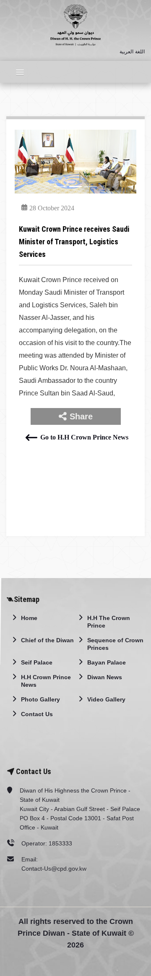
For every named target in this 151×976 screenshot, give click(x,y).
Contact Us (37, 714)
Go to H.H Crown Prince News (84, 437)
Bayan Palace (106, 662)
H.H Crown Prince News (46, 681)
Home (29, 618)
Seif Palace (36, 662)
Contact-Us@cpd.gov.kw (53, 868)
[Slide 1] (60, 186)
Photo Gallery (40, 699)
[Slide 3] (90, 186)
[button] (17, 71)
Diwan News (104, 677)
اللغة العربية (132, 52)
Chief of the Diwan (47, 640)
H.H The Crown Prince (108, 622)
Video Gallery (106, 699)
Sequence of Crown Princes (115, 644)
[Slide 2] (75, 186)
